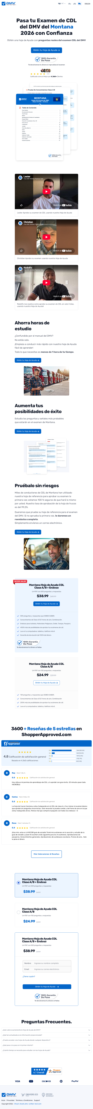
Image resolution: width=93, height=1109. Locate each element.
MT (62, 4)
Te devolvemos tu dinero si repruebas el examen (46, 65)
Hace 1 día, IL (21, 773)
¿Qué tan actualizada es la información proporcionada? (22, 1035)
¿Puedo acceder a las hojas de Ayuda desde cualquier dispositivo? (26, 1040)
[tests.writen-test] (8, 3)
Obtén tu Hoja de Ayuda (45, 50)
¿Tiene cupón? (29, 976)
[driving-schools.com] (49, 1095)
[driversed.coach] (31, 1094)
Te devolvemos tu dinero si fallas (29, 647)
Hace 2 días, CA (24, 797)
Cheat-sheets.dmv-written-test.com (27, 1104)
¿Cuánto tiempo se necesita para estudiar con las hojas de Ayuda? (26, 1050)
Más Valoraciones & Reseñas (46, 854)
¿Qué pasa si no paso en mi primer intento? (18, 1045)
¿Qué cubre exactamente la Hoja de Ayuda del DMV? (21, 1030)
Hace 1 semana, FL (24, 823)
